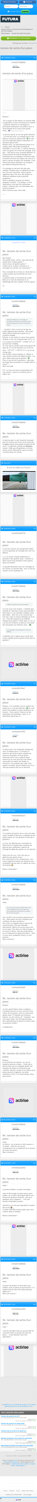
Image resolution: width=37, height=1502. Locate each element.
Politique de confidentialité (14, 1494)
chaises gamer (20, 1465)
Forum (7, 27)
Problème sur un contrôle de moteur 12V (16, 1404)
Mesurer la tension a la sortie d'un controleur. (16, 1438)
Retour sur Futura (9, 2)
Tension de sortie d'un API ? (10, 1416)
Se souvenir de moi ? (15, 11)
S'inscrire (27, 2)
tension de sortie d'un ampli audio (12, 1423)
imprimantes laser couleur (20, 1464)
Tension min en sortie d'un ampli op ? (14, 1431)
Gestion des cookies (27, 1491)
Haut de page (27, 1494)
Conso (18, 1491)
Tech (15, 1460)
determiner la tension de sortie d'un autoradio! (17, 1445)
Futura (5, 1491)
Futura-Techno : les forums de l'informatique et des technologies (17, 30)
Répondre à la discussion (18, 38)
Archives (11, 1491)
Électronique (5, 33)
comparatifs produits (10, 1462)
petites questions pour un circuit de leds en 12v (20, 1405)
